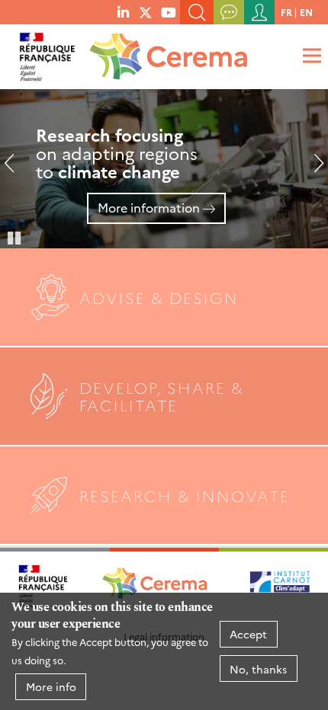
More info (51, 686)
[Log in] (259, 12)
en (306, 11)
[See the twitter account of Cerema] (146, 11)
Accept (248, 633)
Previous (15, 169)
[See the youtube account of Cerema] (168, 11)
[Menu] (309, 55)
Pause (15, 237)
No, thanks (258, 668)
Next (312, 169)
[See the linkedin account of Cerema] (123, 11)
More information (149, 207)
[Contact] (229, 12)
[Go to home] (165, 52)
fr (286, 11)
